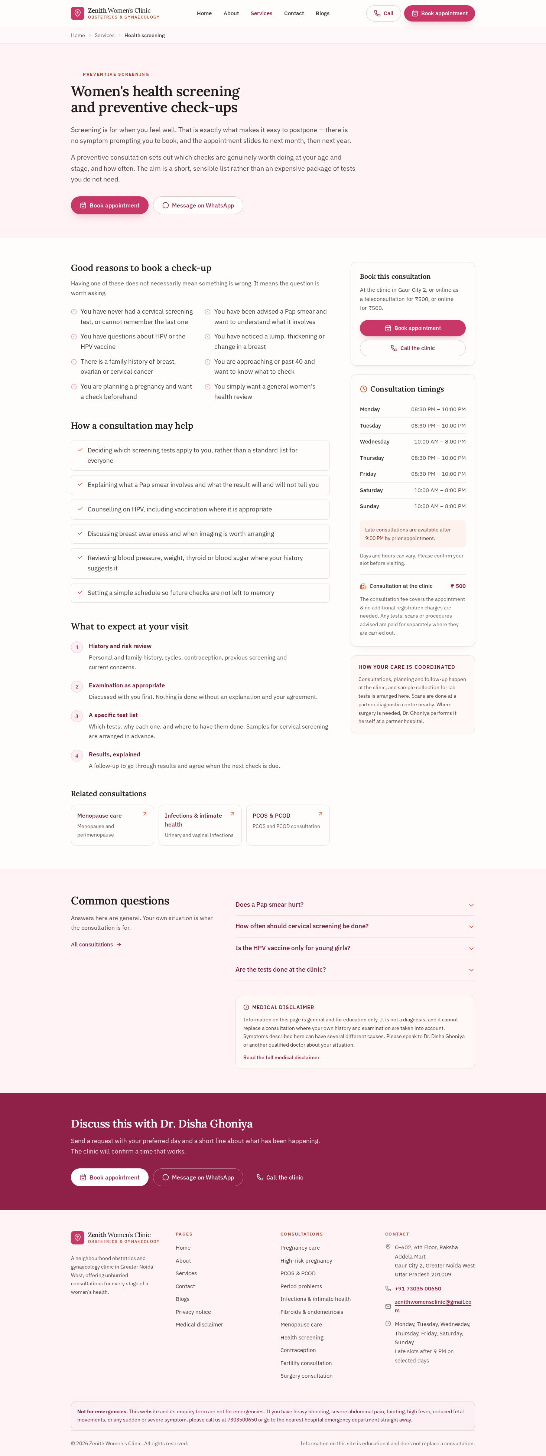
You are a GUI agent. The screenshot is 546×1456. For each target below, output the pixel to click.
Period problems (301, 1286)
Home (204, 13)
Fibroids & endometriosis (311, 1311)
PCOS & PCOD (298, 1273)
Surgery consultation (306, 1375)
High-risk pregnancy (306, 1260)
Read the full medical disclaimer (281, 1057)
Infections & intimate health (315, 1298)
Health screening (302, 1337)
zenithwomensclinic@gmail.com (433, 1306)
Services (261, 13)
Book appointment (444, 13)
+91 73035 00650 (418, 1288)
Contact (294, 13)
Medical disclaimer (199, 1324)
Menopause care (301, 1324)
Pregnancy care (300, 1247)
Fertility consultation (306, 1363)
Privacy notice (193, 1311)
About (231, 13)
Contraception (298, 1350)
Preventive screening (116, 74)
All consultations (92, 944)
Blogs (322, 13)
